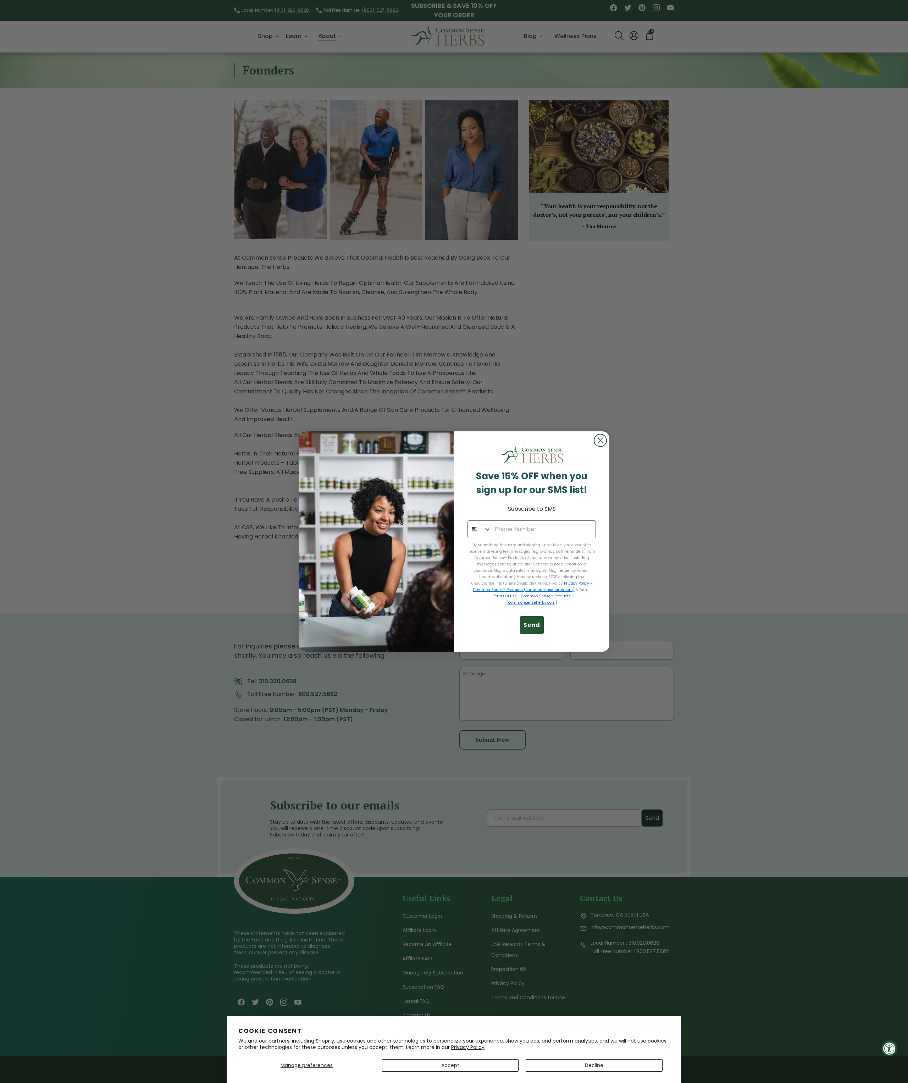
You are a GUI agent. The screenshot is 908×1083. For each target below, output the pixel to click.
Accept (450, 1065)
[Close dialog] (600, 440)
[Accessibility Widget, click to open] (889, 1048)
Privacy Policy (468, 1047)
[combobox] (479, 529)
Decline (594, 1065)
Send (532, 625)
